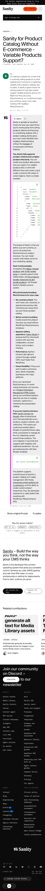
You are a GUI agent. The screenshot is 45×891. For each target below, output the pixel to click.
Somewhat (22, 527)
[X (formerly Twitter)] (28, 867)
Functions (7, 739)
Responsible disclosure (29, 826)
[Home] (8, 9)
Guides (27, 730)
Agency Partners (10, 823)
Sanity (8, 551)
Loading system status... (18, 879)
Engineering (8, 800)
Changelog (7, 815)
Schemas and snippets (29, 724)
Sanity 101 (29, 701)
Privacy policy (30, 792)
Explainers (29, 743)
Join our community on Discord (20, 671)
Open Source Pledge (32, 831)
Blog (5, 796)
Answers (6, 31)
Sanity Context (9, 704)
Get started (30, 9)
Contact (6, 792)
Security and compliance (30, 819)
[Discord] (41, 867)
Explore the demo (32, 591)
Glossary (28, 776)
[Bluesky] (22, 867)
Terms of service (31, 796)
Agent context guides (30, 767)
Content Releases (10, 720)
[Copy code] (37, 185)
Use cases (7, 750)
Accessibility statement (30, 807)
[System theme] (9, 886)
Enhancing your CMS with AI (32, 760)
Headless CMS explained (30, 734)
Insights (7, 723)
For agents (29, 783)
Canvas (6, 708)
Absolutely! (35, 527)
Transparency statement (30, 813)
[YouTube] (10, 867)
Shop (5, 804)
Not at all (10, 527)
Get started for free (12, 591)
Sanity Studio (31, 334)
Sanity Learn (30, 704)
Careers (6, 811)
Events (6, 807)
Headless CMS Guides (30, 754)
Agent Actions (9, 742)
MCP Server (7, 716)
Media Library (9, 701)
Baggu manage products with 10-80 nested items (26, 271)
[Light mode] (5, 886)
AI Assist (7, 746)
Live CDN (7, 735)
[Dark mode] (13, 886)
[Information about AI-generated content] (25, 119)
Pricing (27, 779)
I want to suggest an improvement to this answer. (22, 531)
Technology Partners (7, 828)
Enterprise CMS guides (30, 748)
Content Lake (8, 731)
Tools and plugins (32, 708)
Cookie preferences (32, 835)
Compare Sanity (30, 772)
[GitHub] (4, 867)
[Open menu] (40, 9)
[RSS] (34, 867)
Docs (26, 697)
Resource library (31, 739)
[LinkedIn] (16, 867)
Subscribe (11, 679)
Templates (28, 720)
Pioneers (28, 712)
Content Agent (9, 712)
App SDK (6, 727)
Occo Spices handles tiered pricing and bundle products (26, 279)
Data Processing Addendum (31, 801)
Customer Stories (10, 819)
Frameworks (29, 716)
